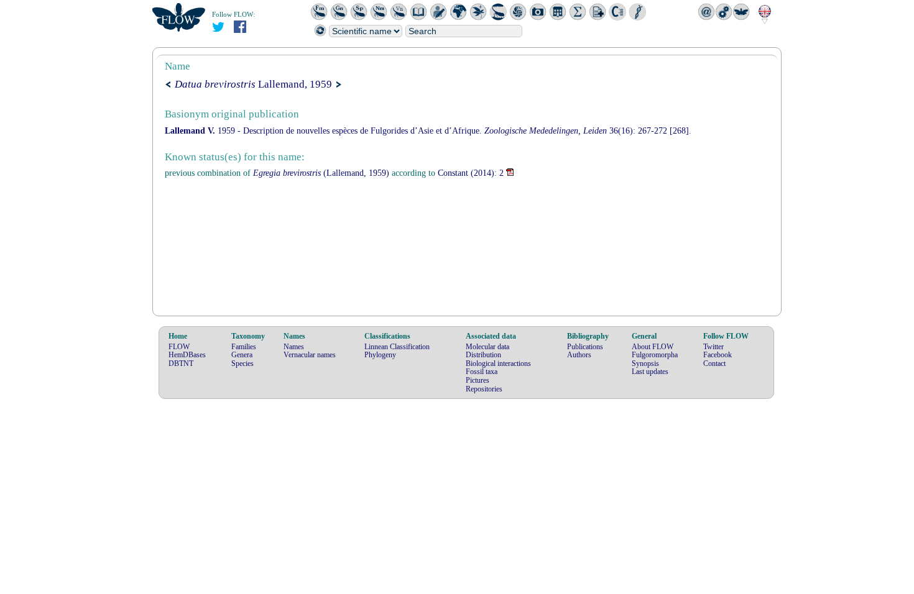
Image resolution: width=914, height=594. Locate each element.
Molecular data (487, 346)
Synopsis (645, 363)
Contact (714, 363)
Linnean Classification (397, 346)
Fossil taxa (481, 371)
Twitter (713, 346)
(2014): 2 (471, 173)
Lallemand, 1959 (253, 84)
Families (243, 346)
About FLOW (652, 346)
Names (294, 346)
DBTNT (180, 363)
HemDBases (187, 354)
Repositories (484, 389)
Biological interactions (498, 363)
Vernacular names (310, 354)
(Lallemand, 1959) (321, 173)
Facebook (717, 354)
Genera (241, 354)
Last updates (650, 371)
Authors (579, 354)
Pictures (477, 380)
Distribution (483, 354)
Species (242, 363)
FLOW (179, 346)
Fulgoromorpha (655, 354)
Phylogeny (380, 354)
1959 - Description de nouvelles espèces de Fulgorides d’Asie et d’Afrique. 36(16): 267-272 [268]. (428, 130)
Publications (585, 346)
